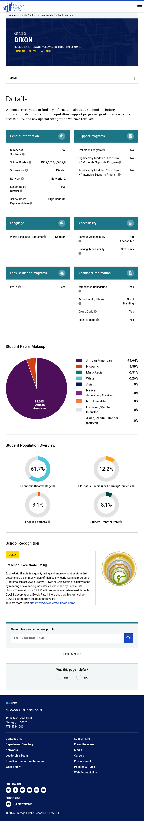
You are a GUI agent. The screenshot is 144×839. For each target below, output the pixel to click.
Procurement (82, 761)
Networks (12, 750)
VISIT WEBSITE (42, 51)
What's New (13, 767)
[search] (67, 638)
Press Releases (84, 744)
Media (78, 750)
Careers (79, 755)
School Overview (64, 15)
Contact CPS (14, 738)
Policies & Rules (84, 767)
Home (12, 15)
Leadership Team (17, 755)
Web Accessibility (85, 772)
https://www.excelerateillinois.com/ (52, 603)
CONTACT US (22, 51)
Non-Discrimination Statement (25, 761)
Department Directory (19, 744)
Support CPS (82, 738)
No (86, 677)
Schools (22, 15)
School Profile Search (41, 15)
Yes (66, 677)
